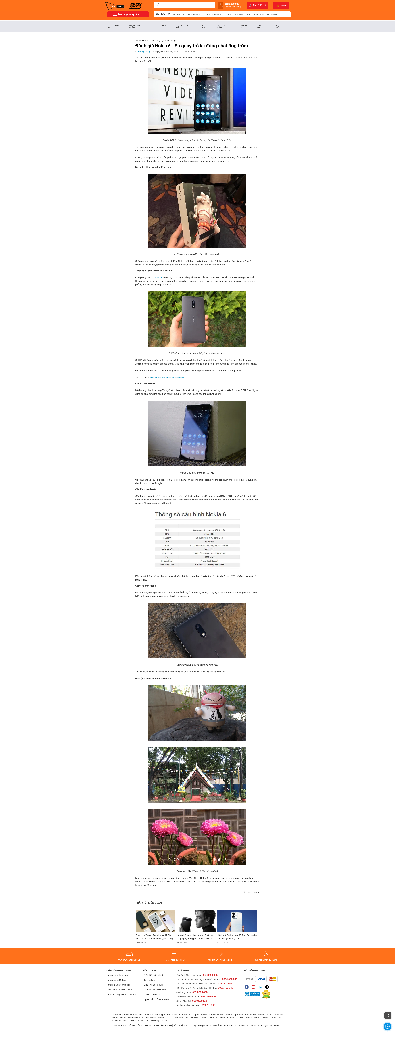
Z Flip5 (239, 1017)
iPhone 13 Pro (229, 14)
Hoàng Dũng (143, 51)
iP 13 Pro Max (176, 1017)
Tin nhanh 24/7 (113, 26)
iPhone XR (250, 1014)
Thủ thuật (203, 26)
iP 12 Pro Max (185, 1014)
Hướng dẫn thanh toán (118, 975)
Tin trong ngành (134, 26)
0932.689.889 (208, 996)
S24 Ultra (137, 1014)
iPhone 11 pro (216, 1014)
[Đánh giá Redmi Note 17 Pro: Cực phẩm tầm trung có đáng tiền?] (237, 921)
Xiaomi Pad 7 (276, 1017)
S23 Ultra (220, 1017)
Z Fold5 (230, 1017)
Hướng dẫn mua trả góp (118, 985)
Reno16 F (241, 14)
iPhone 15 (206, 14)
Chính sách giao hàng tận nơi (121, 994)
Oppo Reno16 (200, 1014)
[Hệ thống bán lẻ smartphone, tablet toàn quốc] (115, 5)
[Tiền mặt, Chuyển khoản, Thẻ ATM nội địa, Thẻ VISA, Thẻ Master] (261, 979)
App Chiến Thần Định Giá (156, 999)
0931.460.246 (225, 988)
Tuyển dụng (149, 980)
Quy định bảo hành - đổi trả (120, 989)
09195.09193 (199, 1001)
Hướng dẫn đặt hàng (117, 980)
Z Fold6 (147, 1014)
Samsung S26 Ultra (159, 1020)
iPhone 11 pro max (234, 1014)
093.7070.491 (209, 1005)
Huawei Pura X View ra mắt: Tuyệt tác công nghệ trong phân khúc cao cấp (195, 937)
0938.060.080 (233, 5)
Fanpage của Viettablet (247, 987)
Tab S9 (248, 1017)
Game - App (260, 26)
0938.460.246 (224, 983)
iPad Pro (279, 1014)
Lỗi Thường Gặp (223, 26)
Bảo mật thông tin (152, 994)
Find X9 (265, 14)
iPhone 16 (195, 14)
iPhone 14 (216, 14)
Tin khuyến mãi (160, 26)
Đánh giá (244, 26)
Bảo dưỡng (279, 26)
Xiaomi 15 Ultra (119, 1020)
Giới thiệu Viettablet (153, 975)
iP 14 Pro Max (193, 1017)
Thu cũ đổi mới (259, 5)
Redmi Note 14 (119, 1017)
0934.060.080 (229, 979)
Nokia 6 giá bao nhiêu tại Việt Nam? (167, 377)
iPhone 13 (163, 1017)
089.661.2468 (200, 992)
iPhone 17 (275, 14)
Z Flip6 (155, 1014)
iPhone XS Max (265, 1014)
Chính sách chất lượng (155, 989)
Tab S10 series (261, 1017)
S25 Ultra (186, 14)
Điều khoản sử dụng (154, 985)
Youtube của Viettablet (254, 987)
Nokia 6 (158, 277)
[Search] (158, 5)
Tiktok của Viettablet (268, 987)
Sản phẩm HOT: (163, 14)
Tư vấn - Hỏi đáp (182, 26)
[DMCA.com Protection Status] (265, 995)
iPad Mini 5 (150, 1017)
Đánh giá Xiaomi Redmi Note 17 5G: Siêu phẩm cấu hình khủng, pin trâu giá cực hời (155, 937)
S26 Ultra (176, 14)
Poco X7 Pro (208, 1017)
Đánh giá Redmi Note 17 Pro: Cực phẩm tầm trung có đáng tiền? (237, 937)
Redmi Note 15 (254, 14)
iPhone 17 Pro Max (138, 1020)
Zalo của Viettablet (261, 987)
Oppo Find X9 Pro (168, 1014)
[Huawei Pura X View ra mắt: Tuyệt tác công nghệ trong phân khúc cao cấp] (196, 921)
